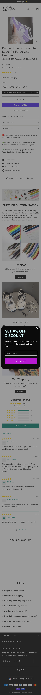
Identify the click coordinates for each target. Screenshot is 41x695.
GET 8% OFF (21, 361)
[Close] (37, 328)
